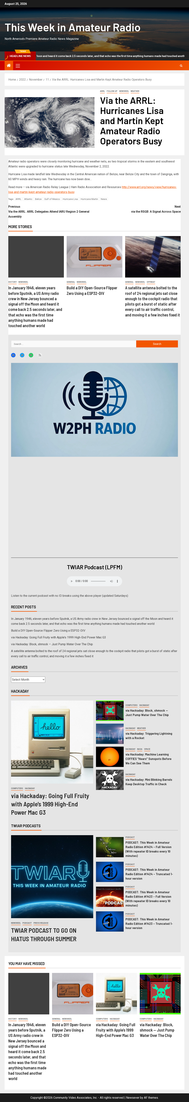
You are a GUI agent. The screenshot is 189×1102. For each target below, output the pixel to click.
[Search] (181, 65)
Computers (17, 788)
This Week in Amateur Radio (73, 27)
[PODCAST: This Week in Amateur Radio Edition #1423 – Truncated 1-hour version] (110, 921)
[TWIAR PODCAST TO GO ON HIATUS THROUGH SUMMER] (52, 876)
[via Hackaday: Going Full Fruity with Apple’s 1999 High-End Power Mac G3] (52, 742)
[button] (17, 65)
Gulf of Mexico (52, 199)
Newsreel (124, 91)
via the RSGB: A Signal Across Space (156, 209)
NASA (139, 749)
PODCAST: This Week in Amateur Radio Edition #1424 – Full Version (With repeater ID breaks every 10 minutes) (148, 849)
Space (147, 749)
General (71, 282)
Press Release (41, 923)
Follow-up (112, 91)
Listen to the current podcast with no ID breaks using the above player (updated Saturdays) (69, 595)
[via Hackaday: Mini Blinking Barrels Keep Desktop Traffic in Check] (110, 780)
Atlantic (28, 199)
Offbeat (151, 282)
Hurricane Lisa (70, 199)
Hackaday (30, 788)
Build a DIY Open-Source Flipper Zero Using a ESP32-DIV (48, 630)
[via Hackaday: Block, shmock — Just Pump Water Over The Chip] (110, 711)
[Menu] (17, 65)
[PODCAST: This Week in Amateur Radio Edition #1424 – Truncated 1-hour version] (110, 872)
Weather (135, 91)
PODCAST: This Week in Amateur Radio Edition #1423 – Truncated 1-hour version (149, 923)
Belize (38, 199)
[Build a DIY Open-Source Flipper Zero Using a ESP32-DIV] (94, 257)
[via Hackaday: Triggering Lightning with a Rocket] (110, 734)
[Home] (9, 65)
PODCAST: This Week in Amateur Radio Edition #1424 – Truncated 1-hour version (149, 873)
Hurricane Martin (89, 199)
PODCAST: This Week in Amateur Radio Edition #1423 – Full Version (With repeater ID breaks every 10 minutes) (148, 898)
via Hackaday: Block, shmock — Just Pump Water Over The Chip (52, 644)
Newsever (132, 1097)
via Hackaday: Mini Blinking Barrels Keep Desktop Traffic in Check (149, 781)
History (12, 282)
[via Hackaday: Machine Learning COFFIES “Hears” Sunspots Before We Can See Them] (110, 757)
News (104, 199)
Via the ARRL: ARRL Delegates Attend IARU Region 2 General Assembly (48, 211)
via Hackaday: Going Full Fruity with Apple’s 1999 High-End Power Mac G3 (58, 637)
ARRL (102, 91)
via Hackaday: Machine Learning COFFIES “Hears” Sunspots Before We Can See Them (148, 758)
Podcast (27, 923)
